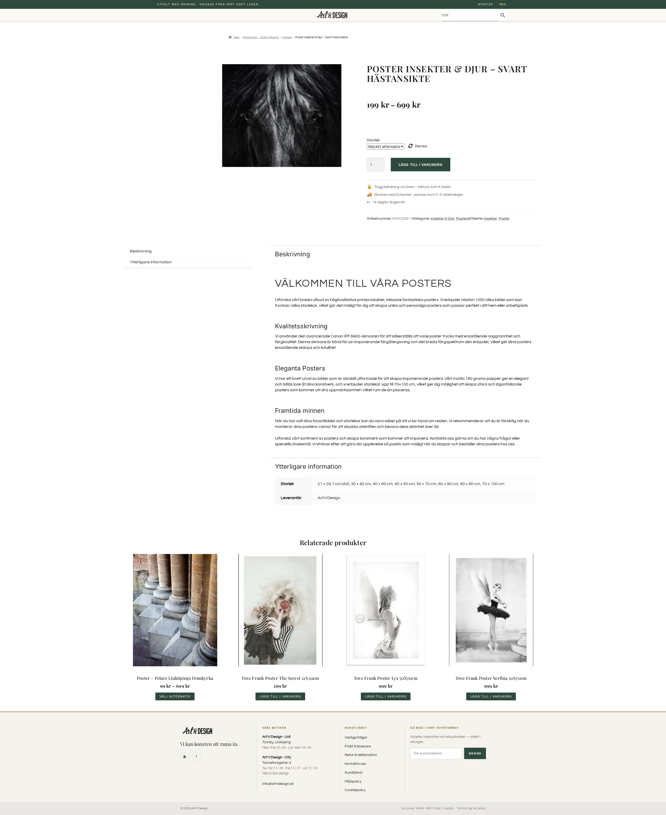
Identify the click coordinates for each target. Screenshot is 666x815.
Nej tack (333, 437)
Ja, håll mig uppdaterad (333, 425)
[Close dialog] (381, 374)
